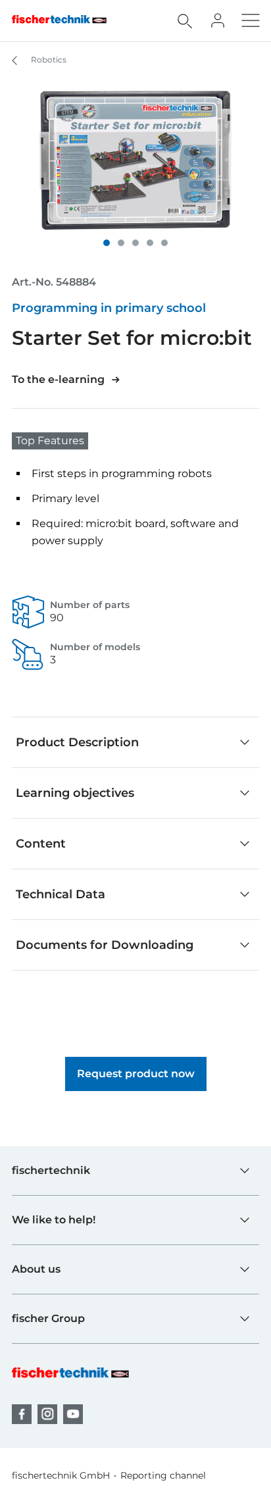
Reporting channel (163, 1475)
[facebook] (22, 1414)
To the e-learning (58, 379)
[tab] (106, 243)
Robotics (47, 59)
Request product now (136, 1073)
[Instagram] (47, 1414)
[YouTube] (73, 1414)
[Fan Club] (217, 20)
